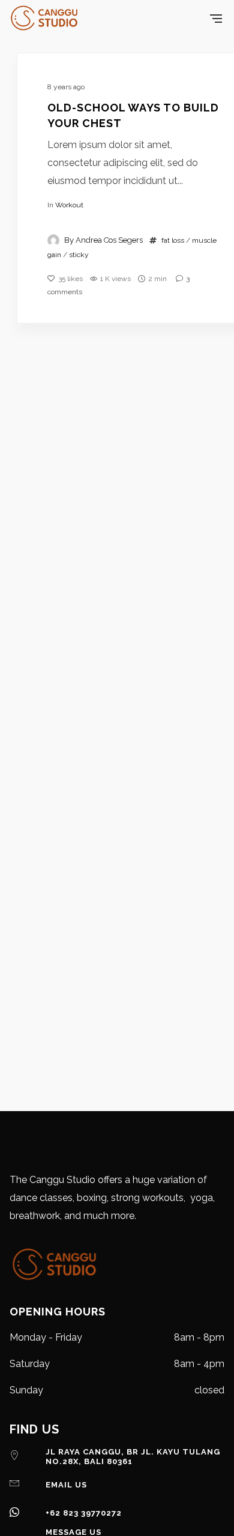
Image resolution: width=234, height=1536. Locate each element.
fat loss (172, 240)
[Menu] (216, 18)
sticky (79, 255)
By (103, 240)
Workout (69, 205)
